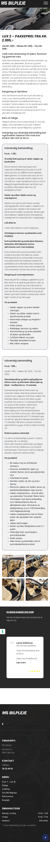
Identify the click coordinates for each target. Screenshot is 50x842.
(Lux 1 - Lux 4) (8, 782)
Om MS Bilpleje (9, 793)
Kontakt (5, 800)
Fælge (5, 786)
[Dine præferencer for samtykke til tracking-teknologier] (2, 631)
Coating (6, 789)
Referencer (7, 796)
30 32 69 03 (7, 769)
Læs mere (21, 662)
